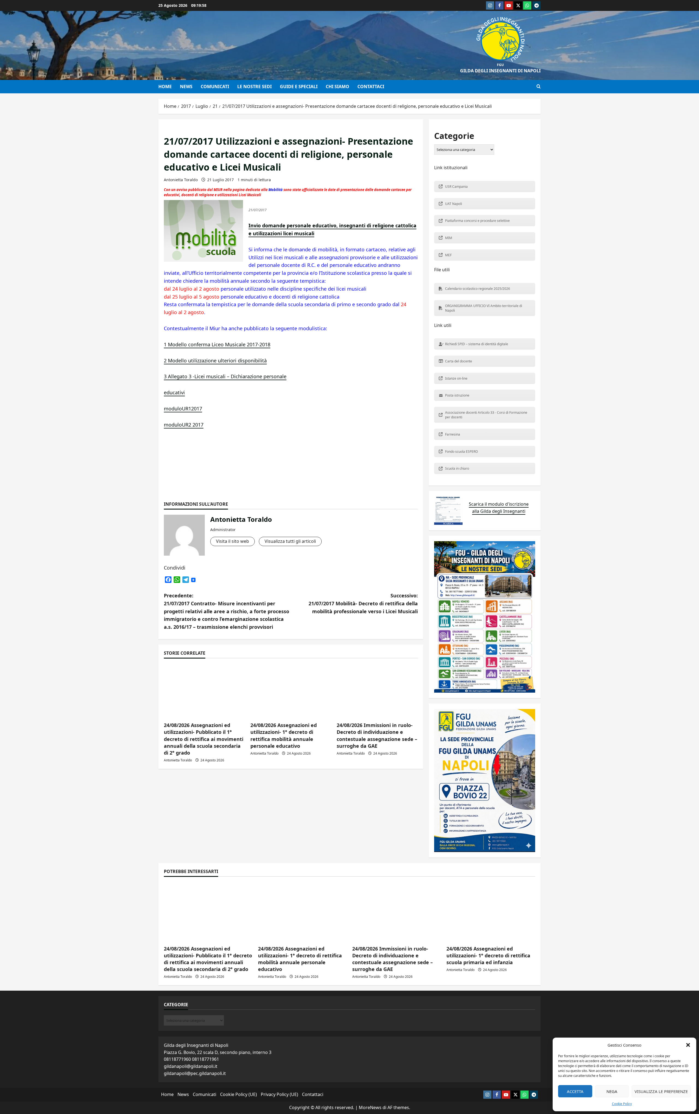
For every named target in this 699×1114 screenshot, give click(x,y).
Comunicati (215, 87)
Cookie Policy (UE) (238, 1094)
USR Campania (456, 186)
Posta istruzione (457, 395)
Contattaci (370, 87)
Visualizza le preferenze (661, 1091)
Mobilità (275, 189)
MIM (448, 238)
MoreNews (370, 1107)
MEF (448, 255)
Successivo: (363, 603)
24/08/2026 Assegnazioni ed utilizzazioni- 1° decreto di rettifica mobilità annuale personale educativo (283, 735)
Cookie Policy (622, 1103)
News (186, 87)
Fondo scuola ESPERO (461, 451)
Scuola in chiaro (457, 468)
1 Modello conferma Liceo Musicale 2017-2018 (217, 344)
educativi (174, 392)
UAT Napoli (453, 203)
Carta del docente (458, 361)
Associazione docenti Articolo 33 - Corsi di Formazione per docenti (486, 414)
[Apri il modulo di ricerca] (539, 86)
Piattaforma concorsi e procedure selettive (477, 220)
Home (165, 87)
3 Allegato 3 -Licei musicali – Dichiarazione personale (225, 376)
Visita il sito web (232, 541)
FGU (500, 64)
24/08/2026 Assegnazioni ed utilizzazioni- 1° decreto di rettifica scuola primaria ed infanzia (488, 955)
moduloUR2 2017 (183, 424)
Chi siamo (337, 87)
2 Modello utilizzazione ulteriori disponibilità (215, 360)
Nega (611, 1091)
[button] (688, 1045)
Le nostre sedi (254, 87)
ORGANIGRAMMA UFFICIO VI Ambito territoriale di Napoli (483, 308)
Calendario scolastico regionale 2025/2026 (477, 288)
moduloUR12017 (183, 408)
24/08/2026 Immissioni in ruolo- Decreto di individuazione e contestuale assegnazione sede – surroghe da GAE (377, 735)
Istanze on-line (456, 378)
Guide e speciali (299, 87)
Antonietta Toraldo (181, 179)
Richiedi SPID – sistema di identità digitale (476, 344)
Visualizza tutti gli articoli (290, 541)
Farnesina (452, 434)
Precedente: (226, 611)
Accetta (575, 1091)
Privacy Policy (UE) (279, 1094)
